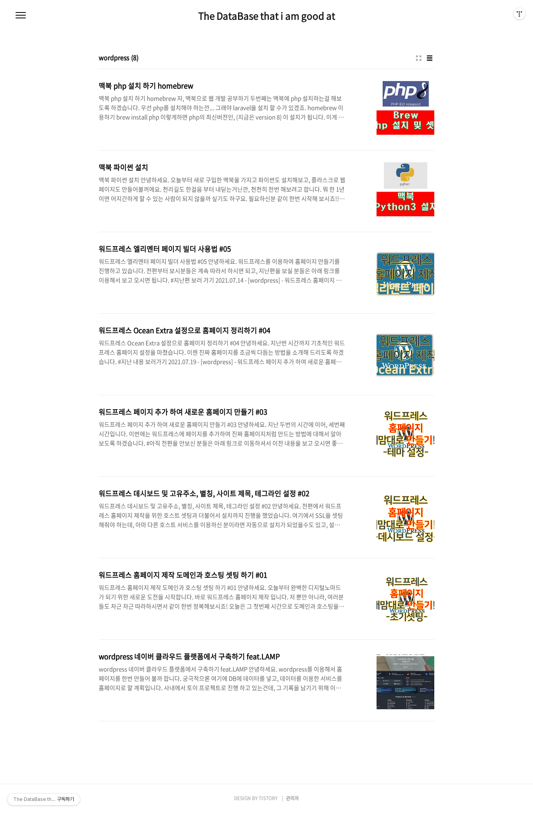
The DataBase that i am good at (266, 15)
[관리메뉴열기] (519, 14)
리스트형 (429, 58)
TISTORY (268, 798)
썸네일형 (418, 58)
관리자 (292, 798)
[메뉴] (20, 15)
